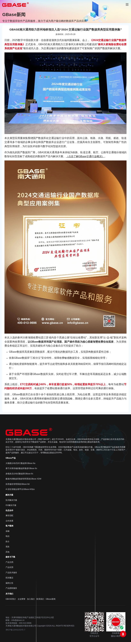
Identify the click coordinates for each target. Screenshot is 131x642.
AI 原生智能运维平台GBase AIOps (20, 489)
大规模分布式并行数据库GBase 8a (20, 463)
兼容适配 (9, 515)
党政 (7, 546)
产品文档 (9, 562)
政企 (7, 541)
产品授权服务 (11, 588)
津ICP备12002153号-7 (15, 630)
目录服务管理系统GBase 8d (18, 484)
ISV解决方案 (11, 505)
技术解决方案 (11, 500)
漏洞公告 (9, 583)
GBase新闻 (50, 599)
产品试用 (9, 567)
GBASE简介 (11, 599)
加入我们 (31, 599)
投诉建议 (9, 578)
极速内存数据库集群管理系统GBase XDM (23, 479)
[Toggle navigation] (127, 4)
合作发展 (9, 521)
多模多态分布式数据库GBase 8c (19, 474)
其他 (7, 552)
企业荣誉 (21, 599)
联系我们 (40, 599)
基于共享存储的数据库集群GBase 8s (21, 468)
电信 (7, 536)
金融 (7, 531)
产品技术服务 (11, 572)
